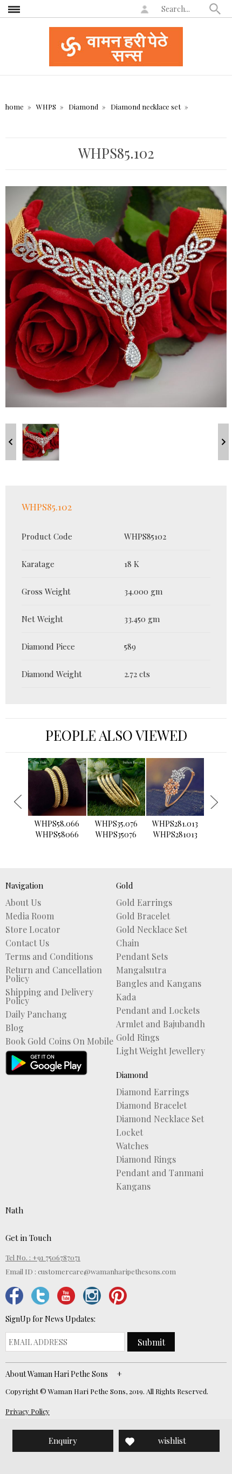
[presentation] (18, 802)
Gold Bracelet (143, 916)
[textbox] (182, 9)
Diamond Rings (146, 1159)
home (14, 107)
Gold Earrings (144, 902)
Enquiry (63, 1440)
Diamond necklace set (146, 107)
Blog (14, 1027)
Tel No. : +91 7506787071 (42, 1257)
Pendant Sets (142, 956)
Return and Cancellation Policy (53, 974)
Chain (127, 943)
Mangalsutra (141, 970)
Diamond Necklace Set (160, 1119)
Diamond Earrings (152, 1092)
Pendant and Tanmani (159, 1173)
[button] (215, 9)
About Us (23, 902)
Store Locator (32, 929)
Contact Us (27, 943)
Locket (129, 1132)
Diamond (83, 107)
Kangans (133, 1186)
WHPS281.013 (175, 829)
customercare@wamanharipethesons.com (107, 1271)
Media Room (29, 916)
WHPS (46, 107)
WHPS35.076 (116, 829)
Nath (14, 1210)
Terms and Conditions (49, 956)
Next (223, 442)
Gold (124, 885)
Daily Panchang (36, 1014)
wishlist (172, 1440)
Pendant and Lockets (158, 1010)
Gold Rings (137, 1037)
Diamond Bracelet (151, 1105)
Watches (132, 1146)
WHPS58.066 (57, 829)
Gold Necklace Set (151, 929)
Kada (126, 997)
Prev (10, 442)
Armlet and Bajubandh (160, 1024)
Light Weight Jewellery (160, 1051)
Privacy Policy (27, 1411)
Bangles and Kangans (158, 983)
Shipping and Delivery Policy (49, 996)
